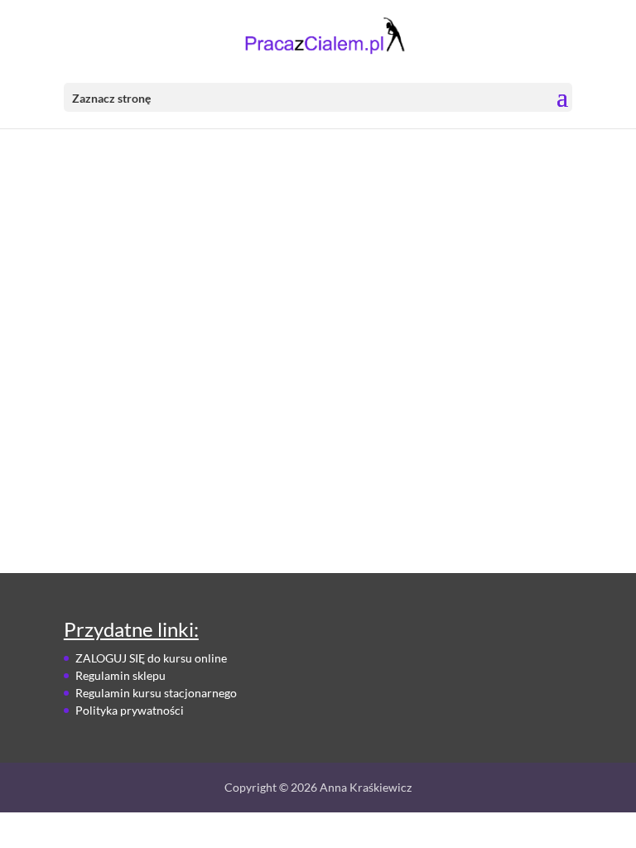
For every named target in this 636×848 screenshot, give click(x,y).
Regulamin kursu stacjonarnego (156, 693)
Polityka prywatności (129, 710)
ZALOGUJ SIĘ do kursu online (151, 658)
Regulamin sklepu (120, 675)
